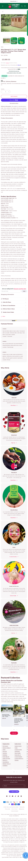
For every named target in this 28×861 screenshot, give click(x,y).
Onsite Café (14, 397)
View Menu (13, 405)
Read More (13, 480)
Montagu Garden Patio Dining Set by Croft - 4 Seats (6, 715)
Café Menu (17, 751)
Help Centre (5, 739)
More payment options (14, 103)
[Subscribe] (23, 785)
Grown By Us (18, 754)
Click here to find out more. (14, 71)
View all (14, 733)
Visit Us (13, 633)
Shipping (7, 62)
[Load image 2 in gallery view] (14, 40)
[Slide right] (26, 41)
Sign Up (13, 442)
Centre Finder (13, 595)
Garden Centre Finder (14, 625)
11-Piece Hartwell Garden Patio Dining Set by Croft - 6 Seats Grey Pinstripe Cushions (18, 720)
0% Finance (5, 746)
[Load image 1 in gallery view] (6, 40)
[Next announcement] (25, 1)
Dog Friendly (14, 662)
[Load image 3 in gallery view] (21, 40)
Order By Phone (6, 758)
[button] (2, 6)
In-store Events (13, 556)
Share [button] (3, 316)
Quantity (2, 89)
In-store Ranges (18, 756)
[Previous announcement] (2, 1)
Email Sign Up (6, 756)
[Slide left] (1, 41)
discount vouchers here (20, 288)
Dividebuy (5, 754)
